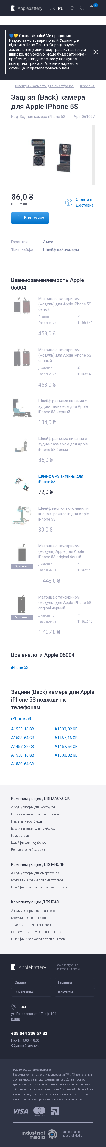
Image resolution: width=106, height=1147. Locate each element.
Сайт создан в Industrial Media (71, 1133)
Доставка (84, 205)
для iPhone (37, 864)
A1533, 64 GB (22, 738)
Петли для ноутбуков (26, 821)
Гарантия (65, 982)
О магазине (24, 992)
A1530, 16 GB (22, 755)
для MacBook (40, 798)
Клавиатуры (20, 836)
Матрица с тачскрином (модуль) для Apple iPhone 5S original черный (64, 602)
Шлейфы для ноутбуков (28, 843)
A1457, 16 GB (66, 738)
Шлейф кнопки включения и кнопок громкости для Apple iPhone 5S (63, 513)
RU (61, 8)
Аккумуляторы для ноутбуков (33, 807)
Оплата (82, 199)
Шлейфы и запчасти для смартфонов (39, 887)
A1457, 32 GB (22, 746)
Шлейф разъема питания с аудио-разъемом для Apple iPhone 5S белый (63, 444)
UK (52, 8)
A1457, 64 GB (66, 746)
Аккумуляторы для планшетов (34, 911)
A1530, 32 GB (66, 755)
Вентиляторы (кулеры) (28, 850)
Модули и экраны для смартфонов (37, 880)
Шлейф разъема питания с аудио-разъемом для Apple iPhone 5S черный (63, 406)
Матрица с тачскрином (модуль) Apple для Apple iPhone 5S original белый (61, 551)
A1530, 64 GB (22, 764)
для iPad (35, 902)
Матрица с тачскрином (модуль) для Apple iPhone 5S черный (64, 355)
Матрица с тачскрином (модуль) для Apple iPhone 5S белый (64, 304)
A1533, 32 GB (66, 729)
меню (91, 17)
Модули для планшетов (28, 918)
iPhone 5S (87, 86)
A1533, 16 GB (22, 729)
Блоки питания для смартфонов (35, 814)
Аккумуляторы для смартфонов (35, 873)
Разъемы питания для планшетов (36, 932)
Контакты (65, 992)
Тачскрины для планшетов (31, 925)
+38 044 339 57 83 (29, 1033)
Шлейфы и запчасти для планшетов (38, 939)
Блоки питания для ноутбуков (33, 828)
